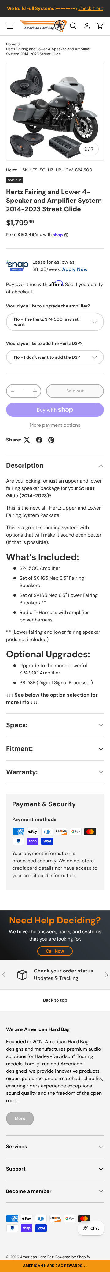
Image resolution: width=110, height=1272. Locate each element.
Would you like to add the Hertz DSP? (44, 343)
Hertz (11, 170)
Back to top (55, 1000)
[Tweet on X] (27, 440)
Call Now (55, 951)
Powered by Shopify (72, 1257)
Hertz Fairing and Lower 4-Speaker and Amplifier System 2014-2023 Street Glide (48, 51)
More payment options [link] (55, 425)
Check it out (91, 8)
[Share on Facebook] (39, 440)
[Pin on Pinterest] (51, 440)
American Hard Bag (37, 1257)
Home (11, 44)
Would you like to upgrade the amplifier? (48, 306)
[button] (55, 1266)
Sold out (75, 391)
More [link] (20, 1118)
